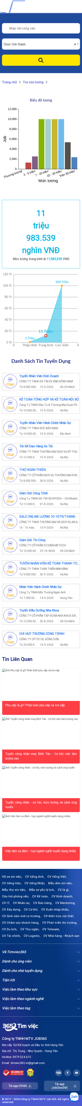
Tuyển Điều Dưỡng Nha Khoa (39, 610)
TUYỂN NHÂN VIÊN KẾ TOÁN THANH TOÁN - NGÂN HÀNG (49, 563)
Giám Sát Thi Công (32, 540)
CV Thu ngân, (29, 929)
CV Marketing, (65, 903)
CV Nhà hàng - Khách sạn (61, 936)
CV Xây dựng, (11, 909)
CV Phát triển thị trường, (59, 922)
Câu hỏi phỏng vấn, (15, 896)
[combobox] (41, 44)
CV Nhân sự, (21, 903)
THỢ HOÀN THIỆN (32, 470)
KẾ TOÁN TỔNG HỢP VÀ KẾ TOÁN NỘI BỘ (49, 399)
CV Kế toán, (40, 896)
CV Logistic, (32, 936)
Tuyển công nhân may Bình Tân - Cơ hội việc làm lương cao (41, 756)
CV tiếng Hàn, (11, 883)
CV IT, (6, 903)
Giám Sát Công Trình (33, 493)
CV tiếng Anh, (34, 876)
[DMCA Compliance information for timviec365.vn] (30, 1073)
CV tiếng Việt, (57, 876)
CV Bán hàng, (42, 903)
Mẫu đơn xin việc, (60, 883)
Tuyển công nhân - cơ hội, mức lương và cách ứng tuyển (41, 804)
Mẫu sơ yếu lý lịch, (42, 890)
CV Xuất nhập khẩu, (55, 909)
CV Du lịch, (9, 929)
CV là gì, (63, 890)
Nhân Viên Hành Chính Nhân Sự (40, 587)
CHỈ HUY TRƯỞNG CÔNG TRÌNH (41, 634)
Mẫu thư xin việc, (14, 890)
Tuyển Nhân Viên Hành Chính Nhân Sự (45, 423)
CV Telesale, (51, 929)
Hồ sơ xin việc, (12, 876)
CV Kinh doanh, (62, 896)
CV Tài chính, (11, 936)
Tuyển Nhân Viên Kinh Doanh (39, 376)
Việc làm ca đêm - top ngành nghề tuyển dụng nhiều (40, 851)
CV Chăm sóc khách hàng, (20, 922)
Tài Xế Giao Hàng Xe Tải (36, 446)
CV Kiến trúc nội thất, (59, 916)
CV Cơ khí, (31, 909)
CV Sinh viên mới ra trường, (21, 916)
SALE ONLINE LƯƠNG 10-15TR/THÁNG (47, 516)
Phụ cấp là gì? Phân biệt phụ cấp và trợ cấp (35, 705)
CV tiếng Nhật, (34, 883)
